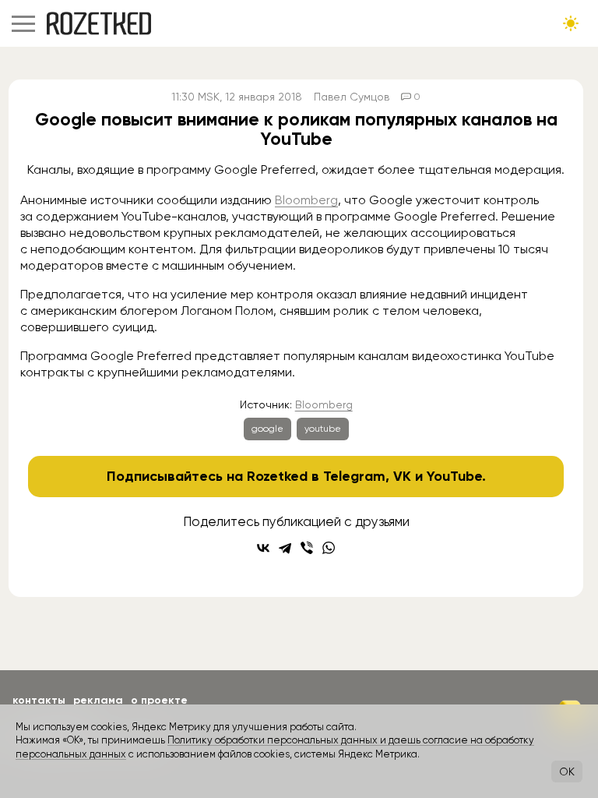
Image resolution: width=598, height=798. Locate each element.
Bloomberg (306, 199)
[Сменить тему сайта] (570, 23)
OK (567, 771)
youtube (322, 428)
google (267, 428)
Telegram (354, 476)
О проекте (159, 700)
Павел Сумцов (351, 96)
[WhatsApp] (328, 547)
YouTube (454, 476)
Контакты (38, 700)
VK (402, 476)
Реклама (98, 700)
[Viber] (306, 547)
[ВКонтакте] (263, 547)
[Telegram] (285, 547)
